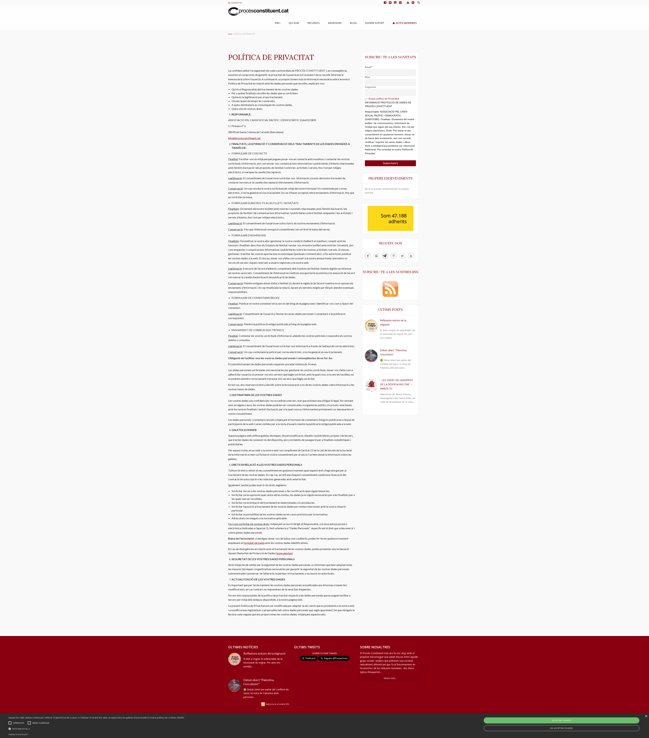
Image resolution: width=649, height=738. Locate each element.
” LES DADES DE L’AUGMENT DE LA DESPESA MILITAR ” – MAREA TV (396, 384)
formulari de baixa (254, 542)
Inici (277, 22)
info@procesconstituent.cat (244, 138)
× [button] (646, 716)
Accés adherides (406, 22)
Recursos (313, 22)
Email (368, 67)
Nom (367, 77)
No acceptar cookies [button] (561, 728)
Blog (353, 22)
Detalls (180, 717)
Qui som (294, 22)
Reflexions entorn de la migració (264, 653)
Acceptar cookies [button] (561, 720)
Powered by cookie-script (18, 734)
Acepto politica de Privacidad (383, 98)
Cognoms (370, 87)
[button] (96, 729)
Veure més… (390, 678)
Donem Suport (374, 22)
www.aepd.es (284, 553)
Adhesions (335, 22)
